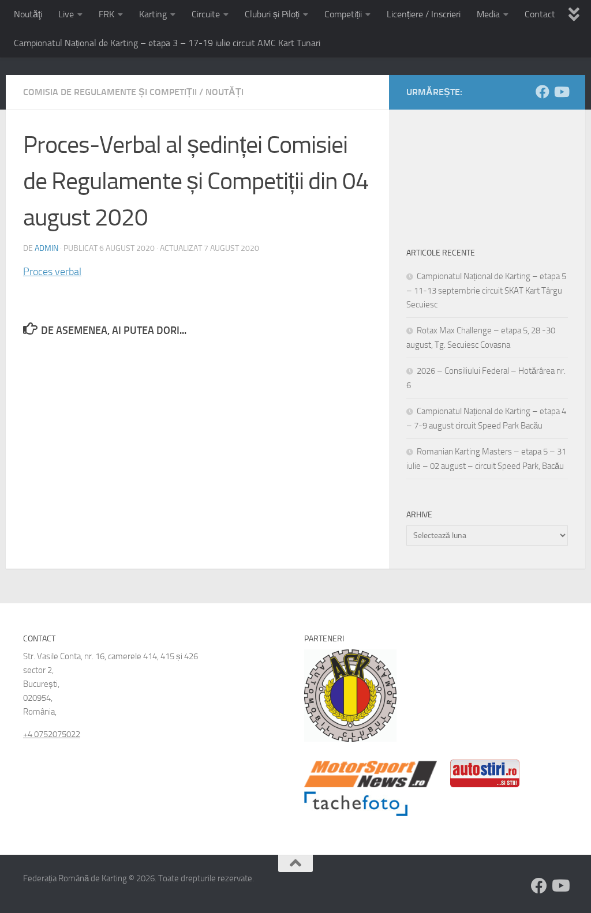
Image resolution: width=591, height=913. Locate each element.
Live (66, 14)
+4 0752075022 (51, 734)
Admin (46, 248)
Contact (540, 14)
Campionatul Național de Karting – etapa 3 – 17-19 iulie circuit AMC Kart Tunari (167, 42)
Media (488, 14)
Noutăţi (28, 14)
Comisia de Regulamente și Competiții (110, 92)
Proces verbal (52, 271)
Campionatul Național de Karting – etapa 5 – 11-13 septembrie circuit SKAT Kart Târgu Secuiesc (486, 290)
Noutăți (224, 92)
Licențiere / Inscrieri (424, 14)
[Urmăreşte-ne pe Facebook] (542, 92)
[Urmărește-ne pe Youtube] (561, 92)
